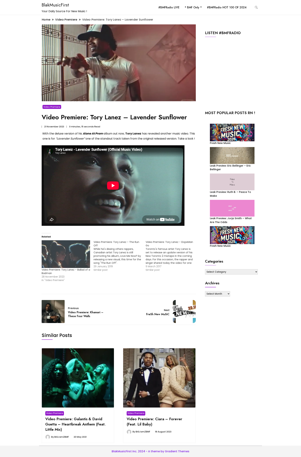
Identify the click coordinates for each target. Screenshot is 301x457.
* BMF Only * (193, 7)
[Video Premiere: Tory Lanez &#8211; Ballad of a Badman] (66, 254)
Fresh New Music (220, 143)
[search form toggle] (256, 7)
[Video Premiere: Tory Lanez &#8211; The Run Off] (119, 256)
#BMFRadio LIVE (168, 7)
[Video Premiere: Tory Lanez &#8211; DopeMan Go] (172, 256)
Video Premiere (51, 106)
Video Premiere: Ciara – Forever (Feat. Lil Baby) (154, 421)
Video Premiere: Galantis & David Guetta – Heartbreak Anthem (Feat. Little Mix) (75, 424)
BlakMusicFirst (55, 5)
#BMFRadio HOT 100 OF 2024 (226, 7)
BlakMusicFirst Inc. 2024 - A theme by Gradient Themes (150, 451)
